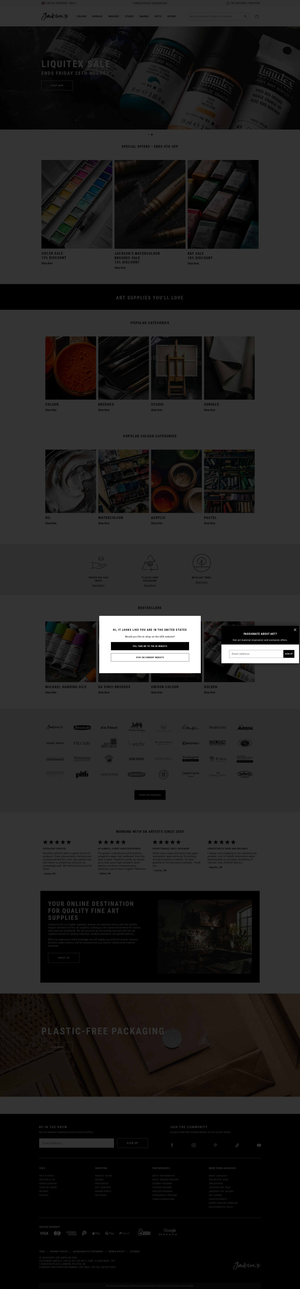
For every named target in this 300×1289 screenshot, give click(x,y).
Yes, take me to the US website (150, 646)
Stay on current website (150, 657)
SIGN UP (289, 654)
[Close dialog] (295, 629)
